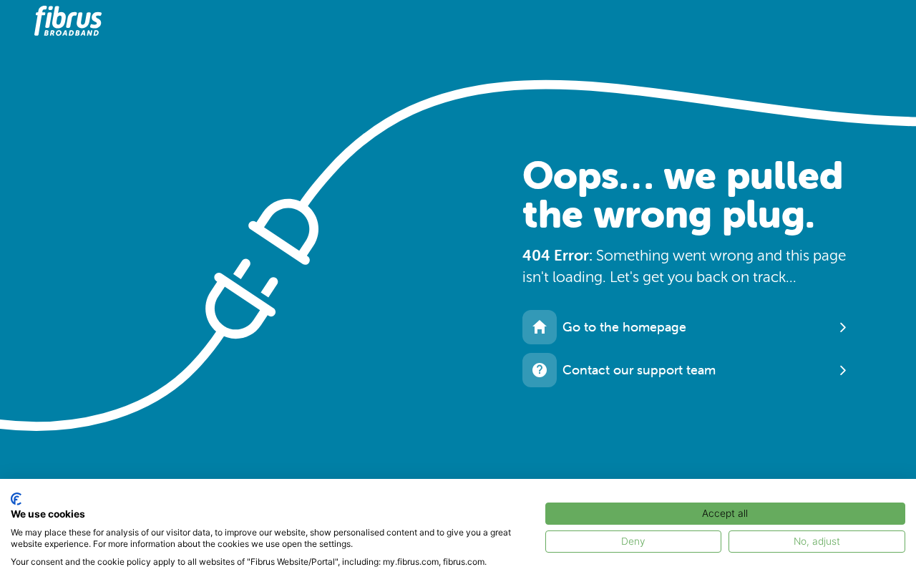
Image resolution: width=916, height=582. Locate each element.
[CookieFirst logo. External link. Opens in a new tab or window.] (16, 499)
